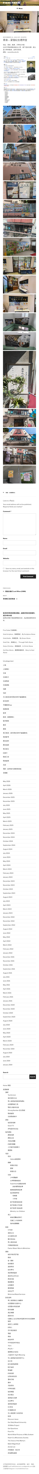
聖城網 (10, 1370)
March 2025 (7, 821)
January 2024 (7, 877)
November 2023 (9, 885)
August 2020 (7, 1021)
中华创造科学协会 (14, 1343)
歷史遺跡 (6, 745)
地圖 (4, 689)
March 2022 (7, 945)
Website (6, 558)
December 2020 (9, 1005)
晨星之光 (11, 1233)
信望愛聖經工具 (13, 1104)
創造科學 (11, 1339)
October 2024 (8, 841)
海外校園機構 (14, 1223)
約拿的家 (11, 1373)
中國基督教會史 (13, 1245)
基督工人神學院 (13, 1324)
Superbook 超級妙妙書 (18, 1184)
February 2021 (8, 997)
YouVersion (12, 1095)
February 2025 (8, 825)
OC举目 (10, 1407)
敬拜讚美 (6, 721)
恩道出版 (11, 1279)
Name (5, 538)
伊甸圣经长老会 (13, 1129)
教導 (4, 713)
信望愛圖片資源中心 (14, 1303)
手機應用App (7, 705)
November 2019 (8, 1049)
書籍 (4, 729)
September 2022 (9, 925)
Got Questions (13, 1428)
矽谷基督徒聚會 (13, 1364)
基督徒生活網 (12, 1398)
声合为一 (11, 1349)
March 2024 (7, 869)
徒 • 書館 (10, 1260)
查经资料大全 (12, 1098)
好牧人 (10, 1327)
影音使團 (11, 1309)
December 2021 (8, 957)
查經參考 (6, 737)
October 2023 (8, 889)
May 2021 (6, 985)
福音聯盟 (11, 1392)
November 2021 (8, 961)
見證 (4, 765)
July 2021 (6, 977)
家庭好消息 (14, 1165)
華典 (9, 1336)
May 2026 (6, 781)
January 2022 (7, 953)
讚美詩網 (11, 1135)
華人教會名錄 (12, 1242)
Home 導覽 (7, 1085)
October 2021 (8, 965)
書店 (4, 725)
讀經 (6, 1092)
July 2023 (6, 901)
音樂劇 (5, 773)
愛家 (11, 1168)
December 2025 (9, 797)
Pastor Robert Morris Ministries (19, 1248)
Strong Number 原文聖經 (16, 1110)
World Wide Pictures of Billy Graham (21, 1434)
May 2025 (6, 813)
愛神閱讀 (11, 1288)
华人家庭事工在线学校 (15, 1413)
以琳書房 (11, 1285)
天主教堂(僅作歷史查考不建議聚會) (14, 697)
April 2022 (6, 941)
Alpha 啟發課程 (15, 1159)
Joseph (23, 37)
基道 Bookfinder (13, 1276)
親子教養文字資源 (16, 1205)
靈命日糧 (11, 1379)
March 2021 (7, 993)
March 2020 (7, 1041)
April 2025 (6, 817)
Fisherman (11, 2)
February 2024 (8, 873)
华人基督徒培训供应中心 (16, 1358)
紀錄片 (5, 753)
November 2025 (9, 801)
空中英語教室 (12, 1330)
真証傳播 (11, 1313)
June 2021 (6, 981)
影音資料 (6, 701)
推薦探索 (6, 709)
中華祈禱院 (11, 1388)
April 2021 (6, 989)
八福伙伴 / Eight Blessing (16, 1355)
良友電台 (11, 1395)
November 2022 (8, 921)
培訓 (4, 693)
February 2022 (8, 949)
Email (5, 548)
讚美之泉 (11, 1138)
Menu (20, 8)
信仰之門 (11, 1291)
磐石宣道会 (11, 1239)
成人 (9, 1214)
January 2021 (7, 1001)
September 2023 (9, 893)
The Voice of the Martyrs (16, 1441)
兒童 (4, 673)
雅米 (9, 1382)
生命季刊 (11, 1401)
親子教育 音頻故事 (16, 1208)
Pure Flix (11, 1431)
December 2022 (8, 917)
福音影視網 (11, 1123)
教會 (6, 1227)
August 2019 (7, 1053)
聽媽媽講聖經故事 (16, 1190)
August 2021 (7, 973)
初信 (9, 1156)
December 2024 (9, 833)
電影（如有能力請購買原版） (12, 769)
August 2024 (7, 849)
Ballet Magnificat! (14, 1444)
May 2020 (6, 1033)
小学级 (15, 1199)
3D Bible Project (13, 1425)
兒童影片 (6, 677)
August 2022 (7, 929)
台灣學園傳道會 (15, 1181)
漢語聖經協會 (12, 1273)
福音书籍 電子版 (13, 1254)
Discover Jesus (13, 1419)
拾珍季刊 (11, 1270)
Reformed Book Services (16, 1294)
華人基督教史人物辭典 (15, 1300)
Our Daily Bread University (17, 1422)
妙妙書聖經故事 (18, 1186)
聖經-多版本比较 (13, 1107)
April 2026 (6, 785)
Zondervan (11, 1447)
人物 (4, 665)
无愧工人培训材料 (16, 1220)
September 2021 (9, 969)
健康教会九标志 (13, 1352)
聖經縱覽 (6, 761)
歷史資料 (6, 741)
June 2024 (6, 857)
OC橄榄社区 (12, 1410)
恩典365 (11, 1316)
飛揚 (9, 1333)
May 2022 (6, 937)
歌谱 (9, 1416)
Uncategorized (8, 661)
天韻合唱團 (11, 1141)
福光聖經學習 (14, 1193)
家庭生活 (13, 1171)
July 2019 (6, 1057)
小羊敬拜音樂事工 (14, 1147)
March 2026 (7, 789)
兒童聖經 (6, 681)
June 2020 (6, 1029)
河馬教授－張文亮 (14, 1450)
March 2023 (7, 909)
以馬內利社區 (12, 1376)
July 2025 (6, 805)
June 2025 (6, 809)
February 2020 (8, 1045)
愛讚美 (10, 1150)
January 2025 (7, 829)
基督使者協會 (12, 1404)
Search (5, 1072)
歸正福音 (11, 1367)
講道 (6, 1120)
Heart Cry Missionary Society (18, 1438)
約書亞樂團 (11, 1144)
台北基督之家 (12, 1236)
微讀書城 (11, 1282)
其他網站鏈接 (12, 1453)
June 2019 (6, 1061)
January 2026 (7, 793)
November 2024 (9, 837)
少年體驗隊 (14, 1177)
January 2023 (7, 913)
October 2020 (8, 1013)
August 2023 (7, 897)
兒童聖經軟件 (12, 1116)
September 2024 (9, 845)
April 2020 (6, 1037)
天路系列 (11, 1385)
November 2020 (9, 1009)
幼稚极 (15, 1196)
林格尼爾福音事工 (16, 1217)
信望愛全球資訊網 (14, 1306)
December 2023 (9, 881)
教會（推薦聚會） (11, 492)
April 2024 (6, 865)
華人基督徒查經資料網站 (16, 1101)
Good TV (11, 1126)
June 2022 (6, 933)
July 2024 (6, 853)
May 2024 (6, 861)
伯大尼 (10, 1361)
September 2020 (9, 1017)
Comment (7, 511)
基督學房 (11, 1267)
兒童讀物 (6, 685)
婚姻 (9, 1162)
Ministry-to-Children (17, 1211)
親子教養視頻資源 (16, 1202)
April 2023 (6, 905)
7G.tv (10, 1346)
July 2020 (6, 1025)
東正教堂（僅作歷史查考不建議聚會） (15, 733)
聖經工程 (6, 757)
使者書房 (11, 1264)
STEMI (10, 1230)
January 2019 (7, 1065)
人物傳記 (6, 669)
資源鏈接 (6, 1089)
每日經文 (6, 749)
